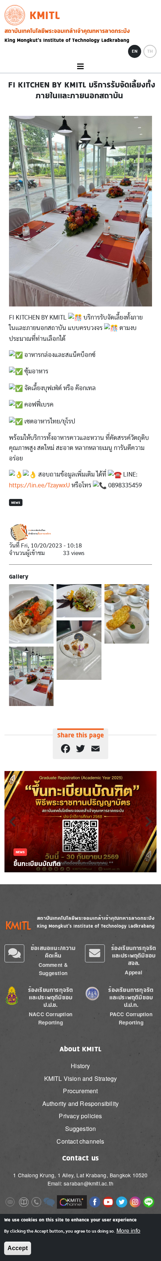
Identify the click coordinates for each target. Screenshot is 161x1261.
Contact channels (80, 1141)
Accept (17, 1248)
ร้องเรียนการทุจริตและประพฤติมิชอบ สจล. (134, 955)
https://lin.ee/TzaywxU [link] (39, 485)
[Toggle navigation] (80, 67)
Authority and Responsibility (80, 1103)
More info (128, 1231)
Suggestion (80, 1128)
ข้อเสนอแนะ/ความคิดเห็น (53, 951)
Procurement (80, 1090)
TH (150, 51)
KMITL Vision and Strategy (80, 1078)
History (80, 1065)
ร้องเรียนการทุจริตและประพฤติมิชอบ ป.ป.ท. (131, 997)
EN (134, 51)
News (15, 502)
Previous (12, 821)
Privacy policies (80, 1116)
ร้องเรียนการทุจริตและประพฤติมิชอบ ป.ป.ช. (50, 997)
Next (149, 821)
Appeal (133, 972)
